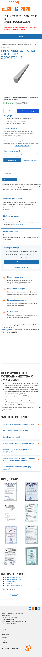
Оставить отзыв (9, 180)
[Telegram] (39, 608)
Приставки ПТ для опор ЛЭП (9, 44)
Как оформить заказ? (11, 437)
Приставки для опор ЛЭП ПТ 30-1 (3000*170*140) (13, 595)
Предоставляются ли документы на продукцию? (17, 450)
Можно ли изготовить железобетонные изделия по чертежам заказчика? (19, 459)
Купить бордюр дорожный (13, 577)
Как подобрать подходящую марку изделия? (17, 467)
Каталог (9, 42)
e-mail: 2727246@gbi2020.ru (17, 21)
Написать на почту (30, 160)
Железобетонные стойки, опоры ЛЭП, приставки (25, 42)
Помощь (5, 643)
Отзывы (8, 173)
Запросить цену (28, 111)
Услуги (4, 640)
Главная (3, 42)
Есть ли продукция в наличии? (15, 430)
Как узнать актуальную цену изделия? (18, 424)
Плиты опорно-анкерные (13, 585)
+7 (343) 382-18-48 (12, 15)
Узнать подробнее (17, 224)
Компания (5, 635)
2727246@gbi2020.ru (22, 146)
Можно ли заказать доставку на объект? (19, 443)
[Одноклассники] (33, 608)
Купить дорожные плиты (13, 579)
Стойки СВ (8, 583)
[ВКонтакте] (30, 608)
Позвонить (12, 160)
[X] (36, 608)
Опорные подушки (11, 581)
